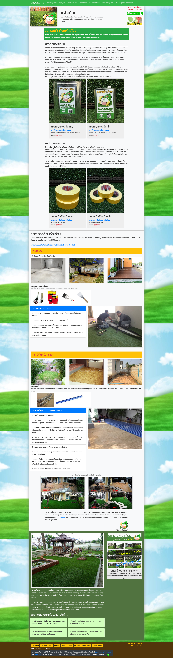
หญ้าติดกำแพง (72, 3)
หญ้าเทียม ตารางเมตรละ (82, 645)
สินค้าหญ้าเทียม (52, 3)
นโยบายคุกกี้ (39, 654)
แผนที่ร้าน (129, 3)
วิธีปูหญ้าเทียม (97, 645)
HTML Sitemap (47, 649)
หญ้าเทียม (35, 645)
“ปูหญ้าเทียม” (60, 517)
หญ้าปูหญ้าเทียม (46, 645)
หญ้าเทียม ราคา (67, 645)
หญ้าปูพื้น (62, 3)
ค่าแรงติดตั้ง (83, 3)
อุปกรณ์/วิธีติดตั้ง (94, 3)
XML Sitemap (36, 649)
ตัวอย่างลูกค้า (120, 3)
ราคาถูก (56, 645)
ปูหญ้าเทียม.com (37, 2)
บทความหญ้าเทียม (108, 3)
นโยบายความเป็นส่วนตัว (103, 652)
